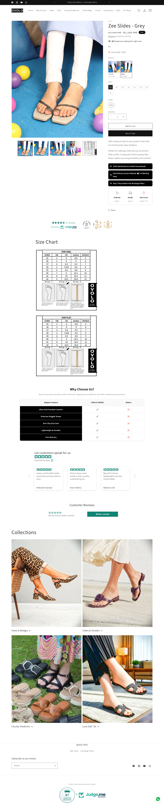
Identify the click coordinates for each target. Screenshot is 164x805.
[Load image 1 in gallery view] (25, 148)
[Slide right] (100, 148)
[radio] (114, 69)
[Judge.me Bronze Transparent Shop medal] (97, 225)
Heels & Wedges (20, 630)
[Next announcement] (109, 2)
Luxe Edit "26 (89, 726)
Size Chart (74, 751)
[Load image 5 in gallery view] (89, 148)
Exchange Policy (87, 751)
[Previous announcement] (55, 2)
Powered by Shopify (89, 784)
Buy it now (130, 133)
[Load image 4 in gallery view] (73, 148)
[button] (139, 10)
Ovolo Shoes (78, 784)
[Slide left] (14, 148)
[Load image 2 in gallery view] (41, 148)
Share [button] (113, 210)
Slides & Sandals (91, 630)
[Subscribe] (55, 766)
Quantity (111, 112)
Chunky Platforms (21, 726)
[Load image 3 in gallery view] (57, 148)
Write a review (102, 514)
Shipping (111, 36)
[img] (83, 457)
